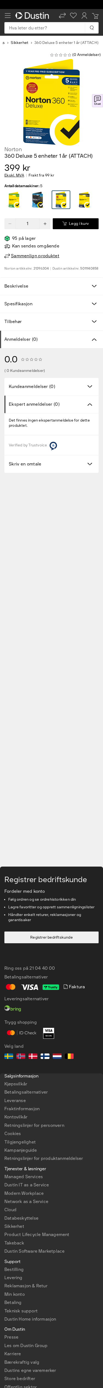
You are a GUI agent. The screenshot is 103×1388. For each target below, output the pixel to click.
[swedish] (8, 1057)
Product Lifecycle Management (36, 1234)
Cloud (10, 1209)
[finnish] (45, 1057)
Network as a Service (26, 1201)
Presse (11, 1337)
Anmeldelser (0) (21, 339)
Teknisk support (21, 1311)
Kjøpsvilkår (15, 1083)
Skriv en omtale (25, 464)
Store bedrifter (19, 1378)
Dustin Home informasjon (30, 1319)
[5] (14, 200)
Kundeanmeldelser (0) (32, 386)
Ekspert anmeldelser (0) (34, 404)
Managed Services (23, 1176)
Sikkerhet (19, 42)
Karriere (12, 1353)
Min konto (14, 1294)
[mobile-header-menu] (7, 15)
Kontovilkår (15, 1117)
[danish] (33, 1057)
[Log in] (84, 15)
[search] (91, 27)
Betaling (13, 1302)
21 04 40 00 (42, 968)
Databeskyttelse (21, 1218)
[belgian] (69, 1057)
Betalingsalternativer (26, 1092)
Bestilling (14, 1269)
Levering (13, 1277)
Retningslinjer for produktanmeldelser (43, 1158)
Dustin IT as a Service (26, 1184)
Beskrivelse (16, 286)
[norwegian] (20, 1057)
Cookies (12, 1133)
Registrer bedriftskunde (51, 937)
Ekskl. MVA (14, 175)
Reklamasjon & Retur (26, 1285)
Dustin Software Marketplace (34, 1251)
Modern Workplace (24, 1193)
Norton (13, 149)
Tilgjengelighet (20, 1142)
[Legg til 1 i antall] (45, 223)
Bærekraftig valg (21, 1362)
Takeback (14, 1243)
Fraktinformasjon (22, 1108)
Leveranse (15, 1100)
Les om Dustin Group (26, 1345)
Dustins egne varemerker (30, 1370)
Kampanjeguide (20, 1150)
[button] (62, 15)
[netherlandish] (57, 1057)
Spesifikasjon (18, 303)
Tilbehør (13, 321)
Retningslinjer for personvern (34, 1125)
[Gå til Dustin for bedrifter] (33, 15)
